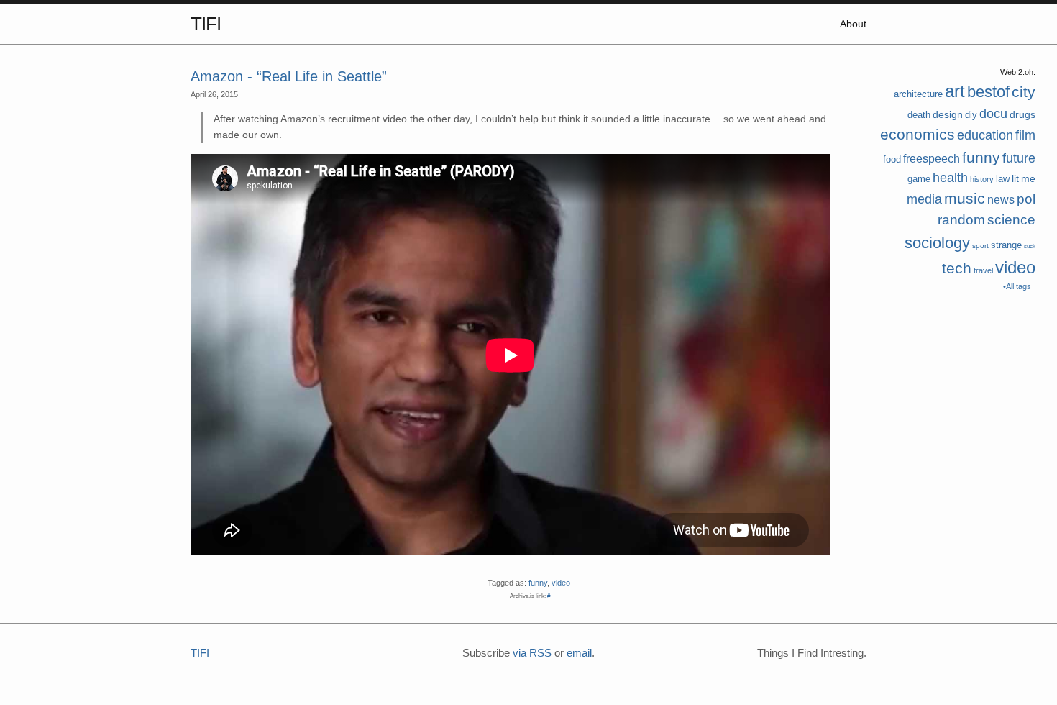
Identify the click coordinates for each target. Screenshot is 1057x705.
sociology (937, 243)
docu (993, 113)
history (982, 179)
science (1011, 219)
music (964, 198)
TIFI (206, 24)
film (1025, 135)
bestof (988, 92)
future (1018, 158)
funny (981, 157)
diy (971, 114)
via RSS (532, 653)
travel (983, 270)
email (579, 653)
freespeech (931, 159)
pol (1026, 198)
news (1001, 200)
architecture (918, 93)
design (948, 114)
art (955, 91)
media (924, 199)
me (1028, 178)
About (853, 23)
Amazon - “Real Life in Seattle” (289, 76)
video (1015, 267)
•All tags (1017, 286)
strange (1006, 245)
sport (980, 246)
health (950, 177)
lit (1015, 178)
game (918, 178)
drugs (1022, 114)
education (985, 135)
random (961, 219)
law (1003, 178)
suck (1029, 246)
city (1023, 91)
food (892, 159)
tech (956, 268)
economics (917, 134)
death (918, 114)
